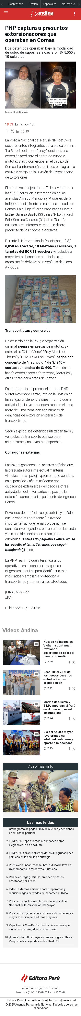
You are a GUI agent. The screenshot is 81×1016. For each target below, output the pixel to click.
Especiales (49, 4)
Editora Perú (15, 1000)
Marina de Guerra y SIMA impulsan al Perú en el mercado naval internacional (59, 707)
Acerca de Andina (36, 1000)
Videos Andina (20, 630)
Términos (55, 1000)
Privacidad (69, 1000)
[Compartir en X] (73, 662)
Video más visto (40, 766)
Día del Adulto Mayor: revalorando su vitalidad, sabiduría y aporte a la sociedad (58, 737)
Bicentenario (15, 4)
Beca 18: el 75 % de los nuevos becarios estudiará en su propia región (57, 677)
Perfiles (33, 4)
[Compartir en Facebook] (70, 662)
